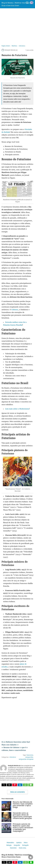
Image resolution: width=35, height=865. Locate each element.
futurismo (30, 755)
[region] (17, 26)
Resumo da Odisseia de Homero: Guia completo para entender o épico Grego (23, 804)
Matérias (14, 46)
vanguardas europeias (26, 759)
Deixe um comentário (17, 792)
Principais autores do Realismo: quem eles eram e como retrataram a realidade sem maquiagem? (23, 827)
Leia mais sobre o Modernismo (17, 409)
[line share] (30, 786)
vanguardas (29, 757)
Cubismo (14, 310)
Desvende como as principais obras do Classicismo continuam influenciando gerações (22, 815)
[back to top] (30, 857)
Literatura (22, 46)
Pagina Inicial (6, 46)
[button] (4, 784)
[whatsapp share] (25, 786)
